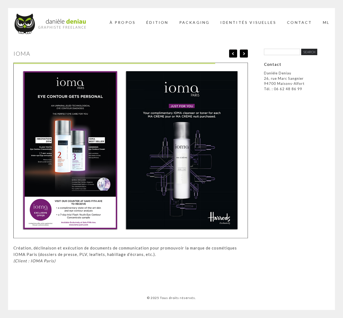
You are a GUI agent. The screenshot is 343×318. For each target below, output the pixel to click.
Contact (299, 22)
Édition (157, 22)
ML (326, 22)
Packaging (194, 22)
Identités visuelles (248, 22)
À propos (123, 22)
